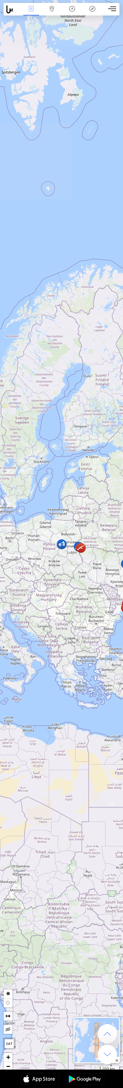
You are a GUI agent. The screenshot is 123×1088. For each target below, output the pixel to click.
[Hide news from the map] (8, 1029)
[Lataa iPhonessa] (40, 1079)
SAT (9, 1044)
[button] (81, 548)
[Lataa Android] (85, 1079)
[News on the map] (12, 9)
